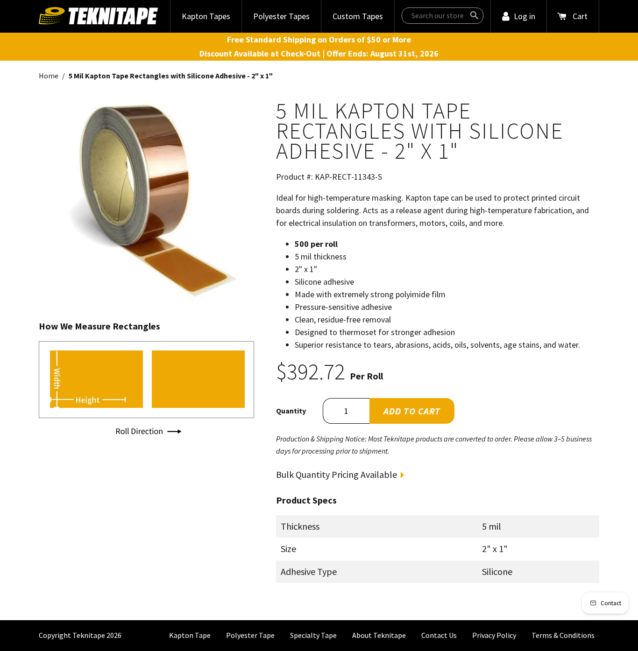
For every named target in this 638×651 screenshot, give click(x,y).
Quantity (291, 410)
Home (48, 75)
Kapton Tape (190, 635)
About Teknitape (379, 635)
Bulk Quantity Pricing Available (336, 474)
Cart (580, 16)
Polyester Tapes (281, 16)
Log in (524, 16)
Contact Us (439, 635)
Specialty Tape (313, 635)
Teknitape (88, 635)
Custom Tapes (358, 16)
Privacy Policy (494, 635)
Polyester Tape (250, 635)
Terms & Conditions (563, 635)
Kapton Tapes (206, 16)
